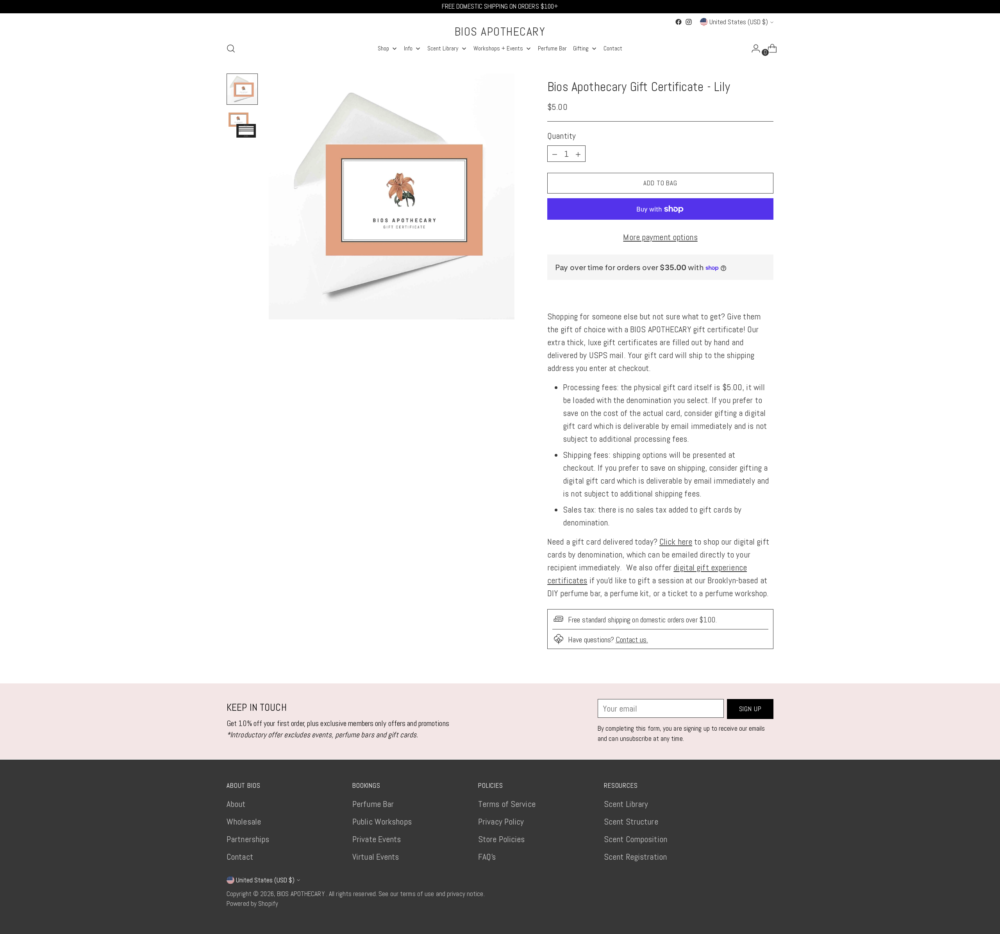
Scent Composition (635, 839)
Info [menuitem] (408, 48)
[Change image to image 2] (242, 125)
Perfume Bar (373, 803)
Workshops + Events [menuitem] (498, 48)
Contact (240, 856)
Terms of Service (507, 803)
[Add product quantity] (555, 153)
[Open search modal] (231, 48)
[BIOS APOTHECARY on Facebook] (678, 21)
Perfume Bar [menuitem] (552, 48)
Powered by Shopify (252, 903)
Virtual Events (375, 856)
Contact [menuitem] (613, 48)
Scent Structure (631, 821)
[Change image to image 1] (242, 89)
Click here (675, 541)
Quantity (561, 135)
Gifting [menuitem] (581, 48)
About (236, 803)
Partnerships (248, 839)
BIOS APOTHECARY (301, 893)
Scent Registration (635, 856)
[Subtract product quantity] (578, 153)
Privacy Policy (501, 821)
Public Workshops (382, 821)
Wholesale (244, 821)
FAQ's (487, 856)
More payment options (660, 236)
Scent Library (626, 803)
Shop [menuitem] (383, 48)
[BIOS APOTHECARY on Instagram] (688, 21)
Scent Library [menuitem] (442, 48)
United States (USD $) (738, 22)
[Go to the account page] (753, 48)
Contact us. (632, 640)
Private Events (376, 839)
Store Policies (501, 839)
